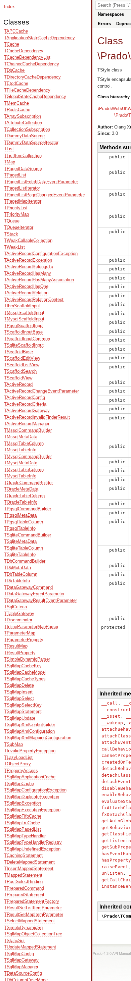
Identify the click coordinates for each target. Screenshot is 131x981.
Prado (114, 55)
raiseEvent (114, 866)
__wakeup (112, 722)
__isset (110, 716)
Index (9, 6)
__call (109, 703)
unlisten (112, 873)
